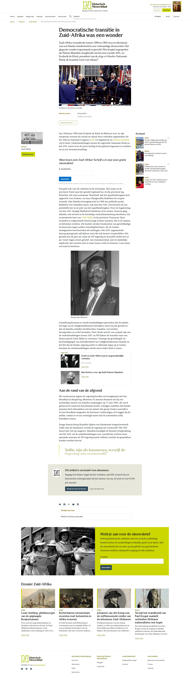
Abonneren (166, 10)
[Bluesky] (60, 504)
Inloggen (100, 662)
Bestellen (157, 10)
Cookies (150, 668)
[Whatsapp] (69, 504)
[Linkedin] (78, 504)
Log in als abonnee (97, 489)
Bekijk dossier (28, 154)
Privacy (150, 664)
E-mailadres (65, 169)
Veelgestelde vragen (129, 660)
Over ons (75, 660)
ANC (92, 140)
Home (12, 22)
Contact (176, 16)
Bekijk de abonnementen (76, 489)
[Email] (73, 504)
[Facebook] (64, 504)
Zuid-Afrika (33, 22)
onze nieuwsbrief (39, 665)
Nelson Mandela (121, 140)
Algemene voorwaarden (156, 660)
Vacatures (100, 666)
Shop (168, 16)
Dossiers (22, 22)
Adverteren (76, 672)
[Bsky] (26, 669)
